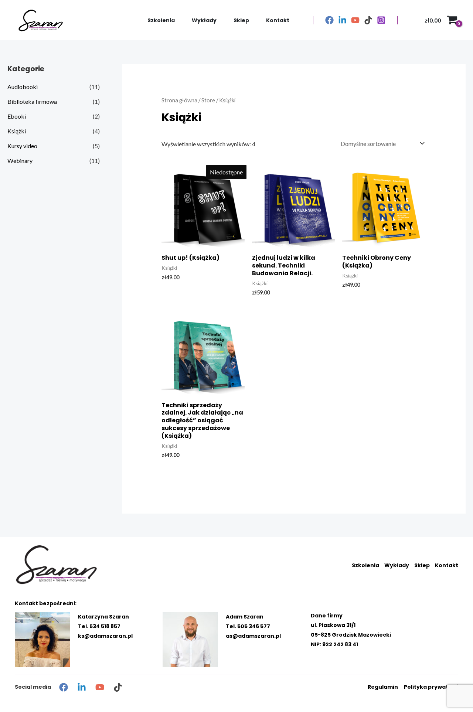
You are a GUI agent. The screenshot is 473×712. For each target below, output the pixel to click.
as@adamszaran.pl (253, 636)
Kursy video (22, 145)
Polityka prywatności (433, 687)
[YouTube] (355, 20)
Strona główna (179, 100)
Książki (16, 130)
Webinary (20, 160)
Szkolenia (161, 20)
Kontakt (277, 20)
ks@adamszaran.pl (105, 636)
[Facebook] (329, 20)
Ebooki (16, 116)
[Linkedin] (342, 20)
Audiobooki (22, 86)
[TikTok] (368, 20)
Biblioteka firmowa (32, 101)
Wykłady (204, 20)
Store (208, 100)
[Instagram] (381, 20)
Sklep (241, 20)
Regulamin (383, 687)
